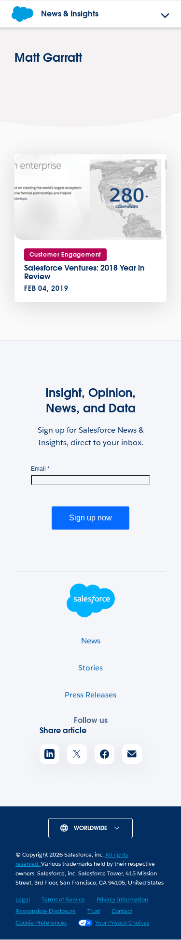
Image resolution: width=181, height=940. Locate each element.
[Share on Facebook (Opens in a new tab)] (104, 754)
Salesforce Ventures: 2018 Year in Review (84, 272)
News (90, 641)
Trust (93, 911)
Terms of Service (63, 899)
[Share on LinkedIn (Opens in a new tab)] (49, 754)
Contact (121, 911)
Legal (22, 899)
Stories (90, 668)
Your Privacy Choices (122, 922)
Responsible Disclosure (45, 911)
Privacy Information (122, 899)
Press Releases (90, 695)
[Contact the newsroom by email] (132, 754)
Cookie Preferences (41, 922)
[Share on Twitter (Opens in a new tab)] (77, 754)
